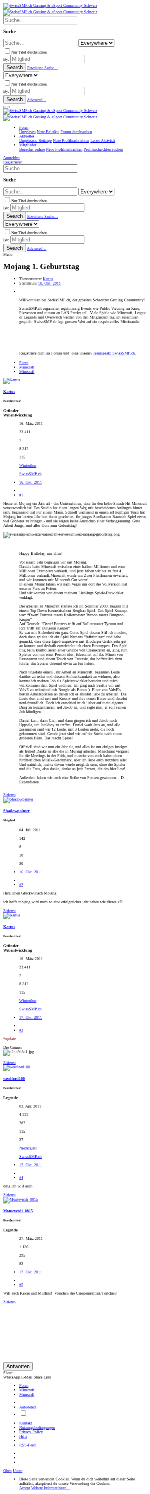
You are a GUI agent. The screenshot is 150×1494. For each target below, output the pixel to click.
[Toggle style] (23, 1414)
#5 (21, 1285)
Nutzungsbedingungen (37, 1427)
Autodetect (27, 1407)
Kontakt (25, 1423)
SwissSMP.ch (30, 474)
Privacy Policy (31, 1432)
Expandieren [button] (29, 782)
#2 (21, 884)
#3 (21, 1030)
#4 (21, 1177)
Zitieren (9, 795)
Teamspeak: (114, 353)
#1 (21, 495)
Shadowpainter (16, 811)
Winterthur (27, 465)
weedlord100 (14, 1078)
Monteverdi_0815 (18, 1211)
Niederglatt (28, 1148)
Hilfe (23, 1436)
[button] (6, 107)
